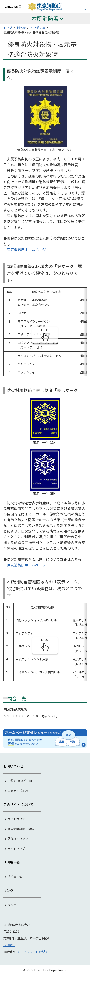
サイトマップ (16, 848)
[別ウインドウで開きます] (45, 738)
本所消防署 (38, 27)
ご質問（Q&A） (18, 781)
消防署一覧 (15, 876)
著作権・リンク (18, 838)
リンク (12, 905)
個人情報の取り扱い (21, 828)
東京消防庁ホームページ (26, 249)
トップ (7, 27)
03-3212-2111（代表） (33, 952)
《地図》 (9, 945)
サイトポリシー (18, 819)
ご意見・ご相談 (18, 791)
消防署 (21, 27)
